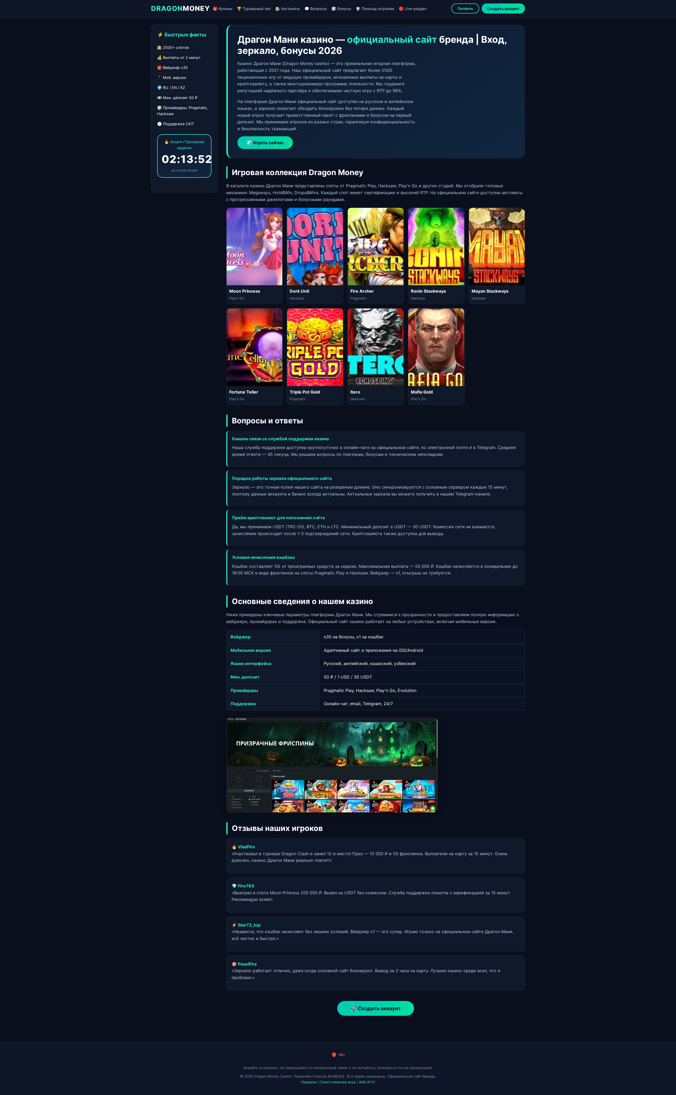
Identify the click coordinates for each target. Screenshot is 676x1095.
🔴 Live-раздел (412, 8)
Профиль (465, 8)
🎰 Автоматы (287, 8)
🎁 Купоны (222, 8)
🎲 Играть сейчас (265, 142)
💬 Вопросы (315, 8)
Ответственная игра (338, 1082)
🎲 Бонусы (341, 8)
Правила (308, 1082)
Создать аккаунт (503, 8)
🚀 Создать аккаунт (375, 1008)
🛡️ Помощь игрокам (375, 8)
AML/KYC (367, 1082)
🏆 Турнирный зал (254, 8)
